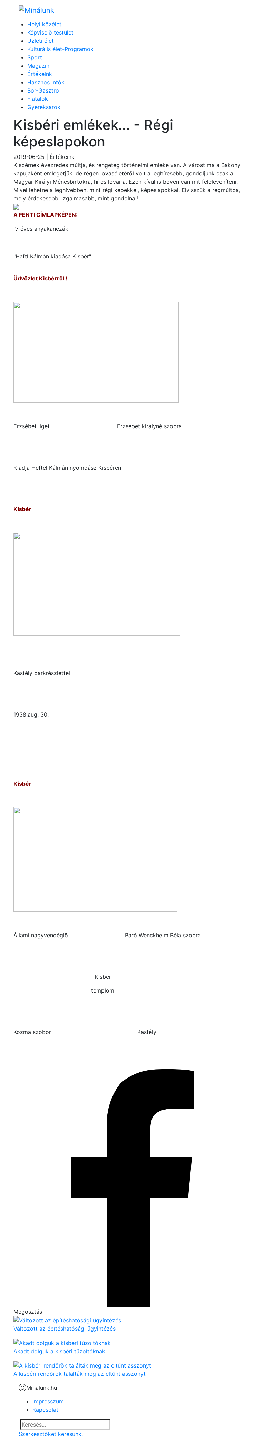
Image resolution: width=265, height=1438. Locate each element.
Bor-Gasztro (43, 90)
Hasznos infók (46, 82)
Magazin (38, 65)
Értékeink (39, 73)
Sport (34, 57)
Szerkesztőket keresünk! (51, 1433)
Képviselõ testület (50, 32)
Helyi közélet (44, 24)
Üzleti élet (40, 40)
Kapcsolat (45, 1409)
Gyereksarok (43, 107)
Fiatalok (37, 98)
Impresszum (48, 1401)
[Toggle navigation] (236, 10)
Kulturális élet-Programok (60, 49)
